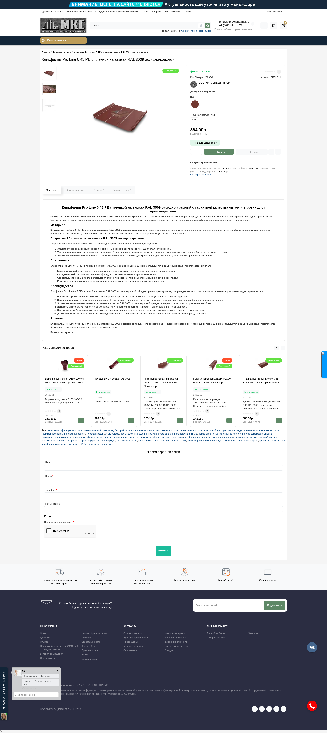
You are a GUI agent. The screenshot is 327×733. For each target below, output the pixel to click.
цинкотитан (228, 430)
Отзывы (98, 189)
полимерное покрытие (54, 433)
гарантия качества (127, 440)
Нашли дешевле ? (206, 142)
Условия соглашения (51, 653)
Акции (84, 654)
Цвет (192, 96)
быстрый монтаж (124, 430)
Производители (90, 650)
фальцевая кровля (71, 430)
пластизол (107, 444)
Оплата (59, 11)
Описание (51, 190)
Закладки (253, 633)
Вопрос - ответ (122, 189)
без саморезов (254, 433)
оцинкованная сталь (267, 430)
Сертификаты (47, 658)
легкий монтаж (243, 437)
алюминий (249, 430)
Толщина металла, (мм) (202, 115)
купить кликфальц (148, 440)
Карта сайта (88, 646)
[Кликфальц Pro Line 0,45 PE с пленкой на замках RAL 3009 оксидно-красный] (49, 73)
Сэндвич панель (132, 633)
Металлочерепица (133, 646)
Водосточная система (177, 646)
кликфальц (54, 430)
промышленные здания (134, 433)
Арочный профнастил (135, 637)
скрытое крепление (234, 433)
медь (239, 430)
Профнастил (130, 641)
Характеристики (75, 190)
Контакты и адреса (151, 11)
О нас (188, 11)
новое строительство (210, 433)
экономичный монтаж (265, 437)
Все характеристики (200, 174)
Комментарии (52, 503)
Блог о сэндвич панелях (79, 11)
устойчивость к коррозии (68, 437)
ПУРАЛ (83, 444)
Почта (48, 476)
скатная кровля (76, 433)
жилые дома (112, 433)
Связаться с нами (91, 641)
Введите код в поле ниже (58, 522)
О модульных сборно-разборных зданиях (116, 11)
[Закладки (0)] (273, 25)
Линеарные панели (175, 637)
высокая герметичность (174, 437)
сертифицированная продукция (97, 440)
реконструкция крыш (185, 433)
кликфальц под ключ (66, 444)
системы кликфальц (223, 437)
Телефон (50, 490)
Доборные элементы (176, 641)
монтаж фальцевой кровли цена (206, 440)
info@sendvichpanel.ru (234, 21)
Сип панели (130, 650)
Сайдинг (169, 650)
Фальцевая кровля (175, 633)
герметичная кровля (191, 430)
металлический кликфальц (99, 430)
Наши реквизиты (173, 11)
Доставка (47, 11)
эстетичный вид (212, 430)
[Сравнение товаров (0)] (264, 25)
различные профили (148, 437)
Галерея (86, 637)
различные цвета (125, 437)
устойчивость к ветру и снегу (99, 437)
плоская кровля (95, 433)
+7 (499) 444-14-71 (230, 25)
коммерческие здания (160, 433)
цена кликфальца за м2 (173, 440)
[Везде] (201, 25)
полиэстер (94, 444)
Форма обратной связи (94, 633)
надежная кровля (144, 430)
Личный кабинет (216, 633)
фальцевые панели (199, 437)
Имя (47, 462)
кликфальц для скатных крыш (241, 440)
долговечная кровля (167, 430)
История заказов (216, 637)
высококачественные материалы (60, 440)
